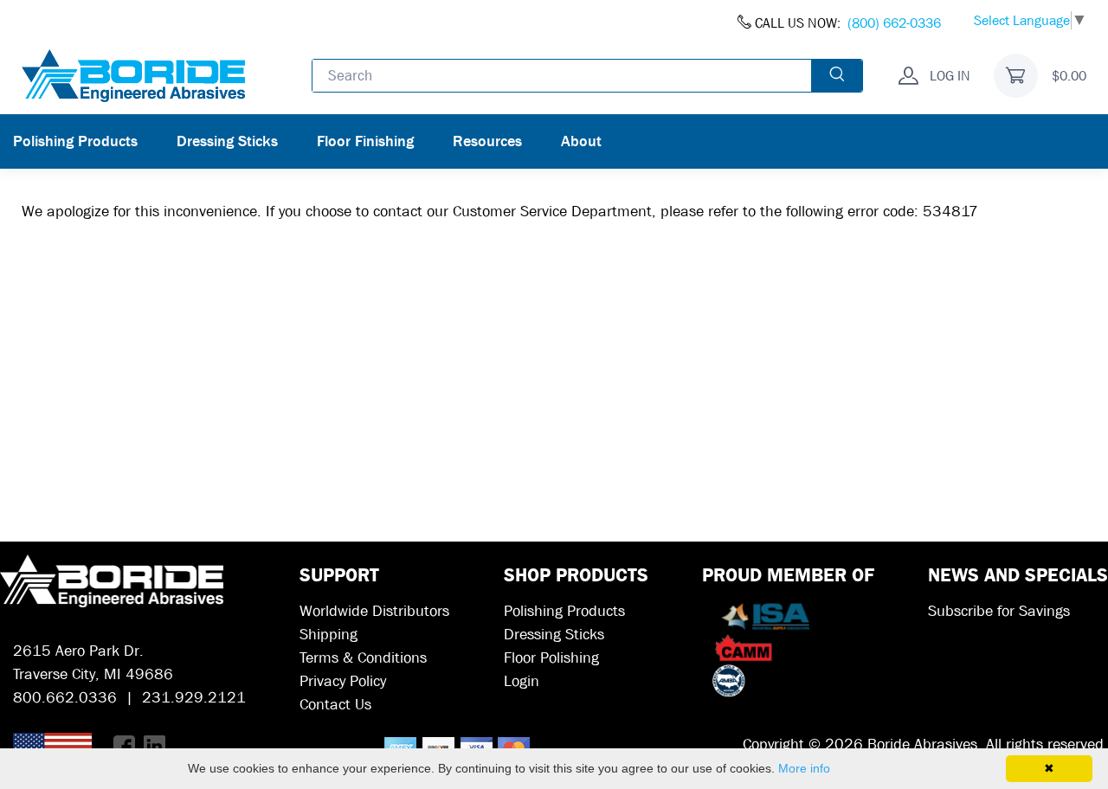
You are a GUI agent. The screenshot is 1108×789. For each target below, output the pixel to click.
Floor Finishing (365, 141)
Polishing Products (75, 141)
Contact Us (335, 705)
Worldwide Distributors (374, 611)
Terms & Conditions (363, 658)
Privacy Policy (343, 681)
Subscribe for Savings (999, 611)
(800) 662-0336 (894, 23)
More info (804, 768)
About (581, 141)
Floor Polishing (551, 658)
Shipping (329, 635)
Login (521, 681)
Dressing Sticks (227, 141)
